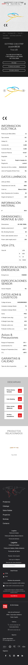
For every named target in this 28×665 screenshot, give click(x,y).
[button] (4, 90)
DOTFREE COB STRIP (15, 35)
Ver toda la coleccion (14, 70)
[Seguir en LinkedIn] (22, 655)
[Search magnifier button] (8, 4)
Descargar (20, 391)
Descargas (14, 62)
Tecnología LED (11, 33)
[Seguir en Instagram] (14, 655)
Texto (6, 576)
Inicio (4, 33)
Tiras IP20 (5, 35)
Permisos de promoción (14, 580)
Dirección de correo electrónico (14, 562)
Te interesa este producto (14, 66)
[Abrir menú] (24, 4)
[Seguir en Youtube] (18, 655)
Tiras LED (20, 33)
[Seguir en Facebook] (5, 655)
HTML (6, 573)
